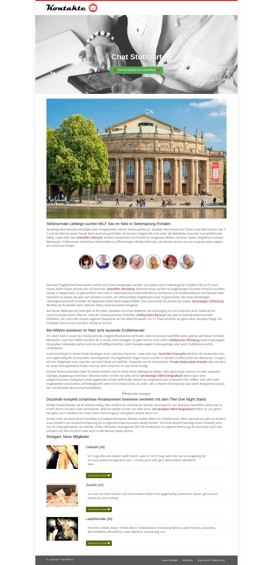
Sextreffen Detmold (89, 237)
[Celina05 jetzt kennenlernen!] (62, 457)
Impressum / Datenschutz (211, 560)
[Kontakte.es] (72, 8)
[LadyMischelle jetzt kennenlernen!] (62, 529)
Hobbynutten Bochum (151, 315)
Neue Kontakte (170, 560)
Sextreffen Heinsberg (121, 289)
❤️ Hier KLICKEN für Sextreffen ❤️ (136, 70)
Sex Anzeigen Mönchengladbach (161, 376)
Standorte (187, 560)
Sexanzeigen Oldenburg (207, 301)
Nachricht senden (98, 475)
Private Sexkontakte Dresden (189, 362)
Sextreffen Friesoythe (172, 354)
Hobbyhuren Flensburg (184, 340)
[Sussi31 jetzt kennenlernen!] (62, 495)
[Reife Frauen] (136, 261)
